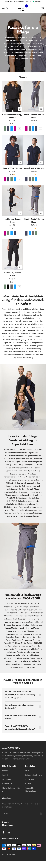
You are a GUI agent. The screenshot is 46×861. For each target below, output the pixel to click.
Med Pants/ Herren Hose (12, 274)
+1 (40, 179)
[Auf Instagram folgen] (9, 832)
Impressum (29, 779)
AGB (27, 770)
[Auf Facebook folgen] (3, 832)
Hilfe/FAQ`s (7, 783)
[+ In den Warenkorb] (20, 109)
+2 (19, 128)
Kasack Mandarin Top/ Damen (12, 116)
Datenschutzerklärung (33, 775)
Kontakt (5, 775)
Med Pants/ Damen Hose (12, 220)
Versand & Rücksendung (30, 789)
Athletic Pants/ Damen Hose (34, 116)
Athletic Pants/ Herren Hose (34, 220)
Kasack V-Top (15, 612)
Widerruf (28, 783)
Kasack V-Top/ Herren (34, 168)
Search (5, 770)
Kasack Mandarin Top (13, 628)
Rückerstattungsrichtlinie (11, 789)
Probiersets (6, 779)
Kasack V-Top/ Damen (12, 168)
